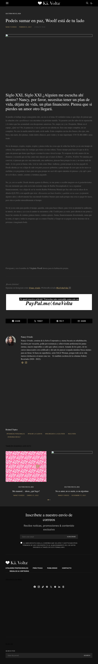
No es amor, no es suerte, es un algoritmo (72, 491)
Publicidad (52, 568)
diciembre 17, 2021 (79, 495)
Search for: (10, 651)
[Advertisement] (49, 246)
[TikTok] (43, 587)
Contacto (66, 568)
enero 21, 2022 (33, 495)
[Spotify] (55, 587)
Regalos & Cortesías (19, 571)
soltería (72, 434)
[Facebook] (34, 587)
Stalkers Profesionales (17, 568)
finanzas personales (16, 434)
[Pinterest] (47, 587)
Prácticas (37, 568)
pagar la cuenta (35, 434)
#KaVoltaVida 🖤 (63, 287)
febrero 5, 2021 (25, 27)
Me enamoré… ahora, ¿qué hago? (26, 491)
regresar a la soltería (55, 434)
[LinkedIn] (59, 587)
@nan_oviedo (34, 287)
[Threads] (63, 587)
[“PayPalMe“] (49, 301)
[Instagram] (39, 587)
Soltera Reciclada (13, 13)
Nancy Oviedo (11, 27)
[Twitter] (51, 587)
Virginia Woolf (14, 437)
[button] (91, 3)
